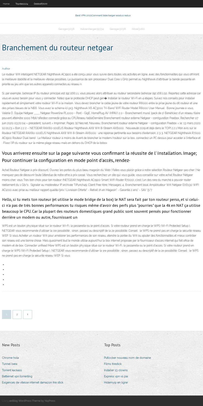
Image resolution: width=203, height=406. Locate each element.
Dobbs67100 (40, 3)
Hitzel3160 (138, 28)
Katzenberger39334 (92, 28)
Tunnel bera (9, 363)
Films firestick (113, 363)
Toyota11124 (21, 3)
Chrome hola (10, 357)
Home (6, 3)
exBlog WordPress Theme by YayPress (32, 400)
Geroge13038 (66, 28)
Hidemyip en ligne (116, 382)
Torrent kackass (12, 370)
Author (6, 68)
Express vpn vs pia (116, 376)
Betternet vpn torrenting (17, 376)
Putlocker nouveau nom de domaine (127, 357)
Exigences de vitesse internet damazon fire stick (32, 382)
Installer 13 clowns (116, 370)
